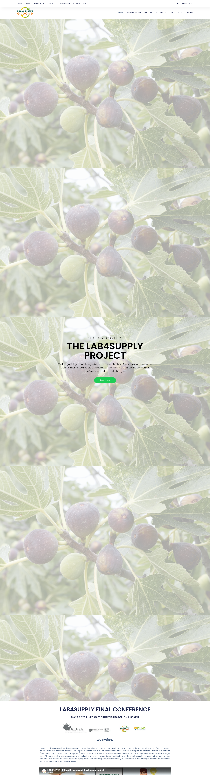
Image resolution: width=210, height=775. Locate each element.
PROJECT (160, 12)
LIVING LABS (175, 12)
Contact (189, 12)
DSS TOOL (148, 12)
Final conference (133, 12)
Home (120, 12)
